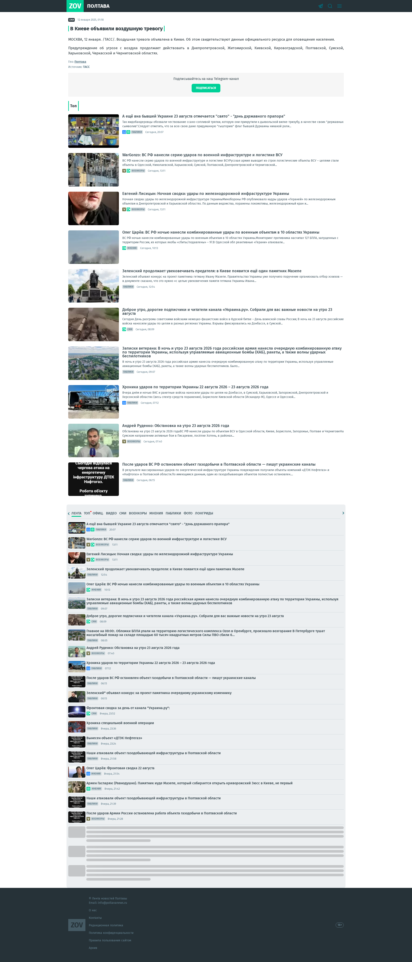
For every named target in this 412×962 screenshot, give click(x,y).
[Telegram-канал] (320, 6)
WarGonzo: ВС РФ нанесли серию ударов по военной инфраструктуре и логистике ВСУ (202, 155)
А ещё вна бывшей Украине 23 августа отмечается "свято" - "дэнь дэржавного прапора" (203, 116)
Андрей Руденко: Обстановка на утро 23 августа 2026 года (175, 425)
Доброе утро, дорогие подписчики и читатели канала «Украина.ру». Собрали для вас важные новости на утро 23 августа (227, 311)
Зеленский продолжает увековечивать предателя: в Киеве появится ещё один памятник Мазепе (211, 271)
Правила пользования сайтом (110, 940)
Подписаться (206, 88)
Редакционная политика (106, 925)
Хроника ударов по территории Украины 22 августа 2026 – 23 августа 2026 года (195, 387)
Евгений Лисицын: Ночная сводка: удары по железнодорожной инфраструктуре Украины (205, 193)
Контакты (95, 918)
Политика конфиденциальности (111, 933)
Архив (93, 948)
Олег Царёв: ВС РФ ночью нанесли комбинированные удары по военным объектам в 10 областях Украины (220, 232)
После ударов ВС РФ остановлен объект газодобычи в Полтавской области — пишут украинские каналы (218, 464)
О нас (93, 910)
